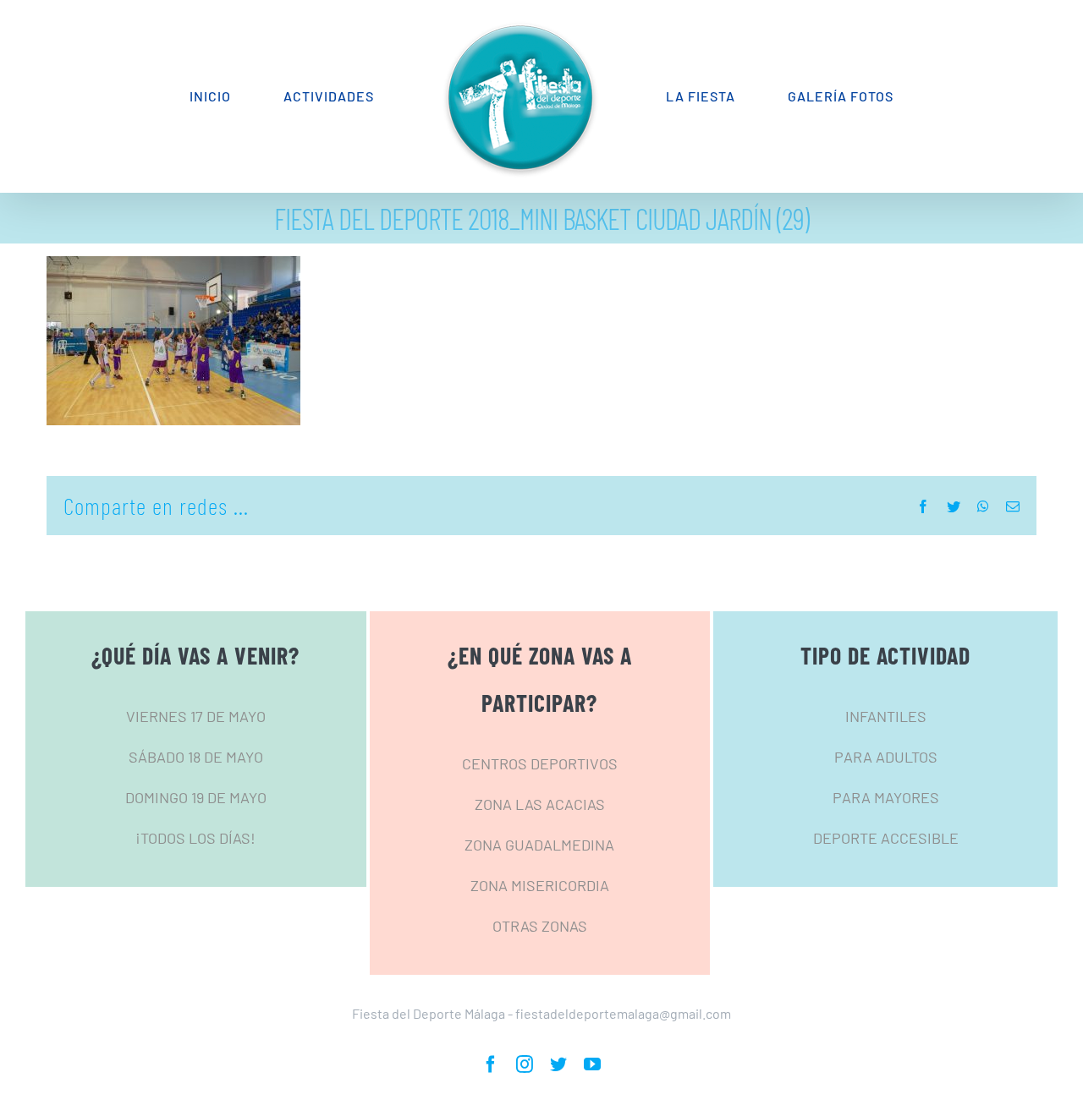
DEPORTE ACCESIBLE (886, 838)
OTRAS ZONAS (539, 925)
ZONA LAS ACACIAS (540, 804)
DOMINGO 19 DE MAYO (196, 797)
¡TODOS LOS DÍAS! (195, 838)
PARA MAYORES (886, 797)
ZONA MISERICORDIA (539, 885)
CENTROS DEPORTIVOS (540, 763)
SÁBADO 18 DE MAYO (196, 756)
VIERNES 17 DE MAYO (196, 716)
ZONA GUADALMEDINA (539, 844)
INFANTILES (885, 716)
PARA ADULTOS (885, 756)
